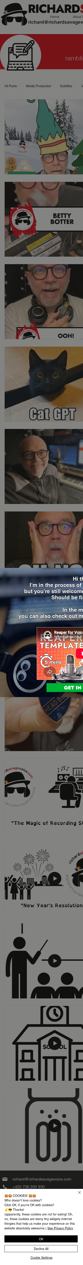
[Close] (76, 1195)
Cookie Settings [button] (41, 1257)
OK (41, 1239)
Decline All (41, 1248)
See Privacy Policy (60, 1228)
